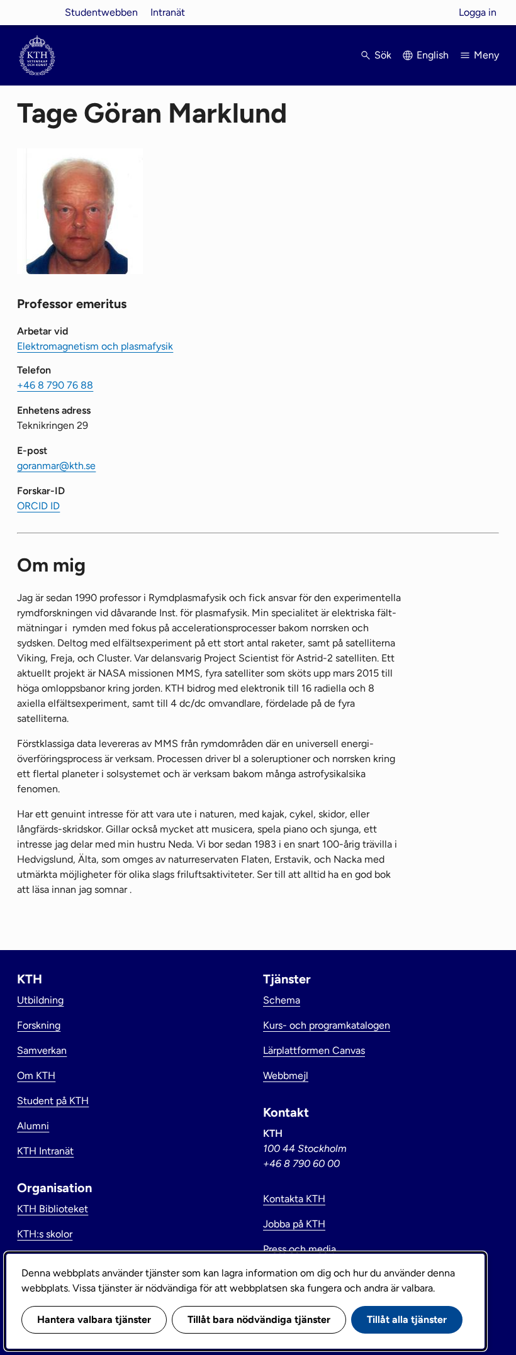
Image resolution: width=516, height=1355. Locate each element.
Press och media (299, 1249)
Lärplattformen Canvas (314, 1050)
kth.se (37, 12)
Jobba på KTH (294, 1224)
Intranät (167, 12)
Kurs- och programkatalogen (326, 1025)
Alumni (33, 1126)
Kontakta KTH (294, 1199)
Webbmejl (285, 1075)
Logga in (477, 12)
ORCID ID (38, 506)
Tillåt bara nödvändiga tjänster (259, 1319)
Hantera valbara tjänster (94, 1319)
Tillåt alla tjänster (407, 1319)
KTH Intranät (45, 1151)
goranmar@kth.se (56, 466)
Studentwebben (101, 12)
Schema (281, 1000)
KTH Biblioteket (52, 1209)
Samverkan (42, 1050)
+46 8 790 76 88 (55, 385)
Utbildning (40, 1000)
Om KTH (36, 1075)
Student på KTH (53, 1101)
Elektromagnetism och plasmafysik (95, 346)
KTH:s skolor (44, 1234)
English (433, 55)
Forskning (38, 1025)
